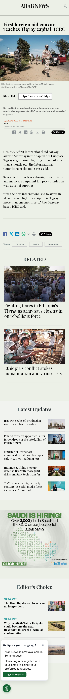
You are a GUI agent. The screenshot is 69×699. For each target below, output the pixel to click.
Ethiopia (20, 244)
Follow (59, 132)
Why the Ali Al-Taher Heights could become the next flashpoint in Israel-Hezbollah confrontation (24, 628)
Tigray (36, 244)
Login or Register (15, 674)
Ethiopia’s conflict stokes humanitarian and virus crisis (33, 370)
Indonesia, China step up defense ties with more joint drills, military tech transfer (22, 471)
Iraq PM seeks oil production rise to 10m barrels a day (22, 422)
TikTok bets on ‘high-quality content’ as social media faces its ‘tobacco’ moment (23, 486)
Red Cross (53, 244)
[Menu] (4, 6)
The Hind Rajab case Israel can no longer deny (24, 604)
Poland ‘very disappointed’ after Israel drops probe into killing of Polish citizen (25, 439)
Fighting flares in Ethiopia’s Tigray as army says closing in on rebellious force (33, 311)
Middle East (10, 599)
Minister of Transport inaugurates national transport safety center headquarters (24, 455)
